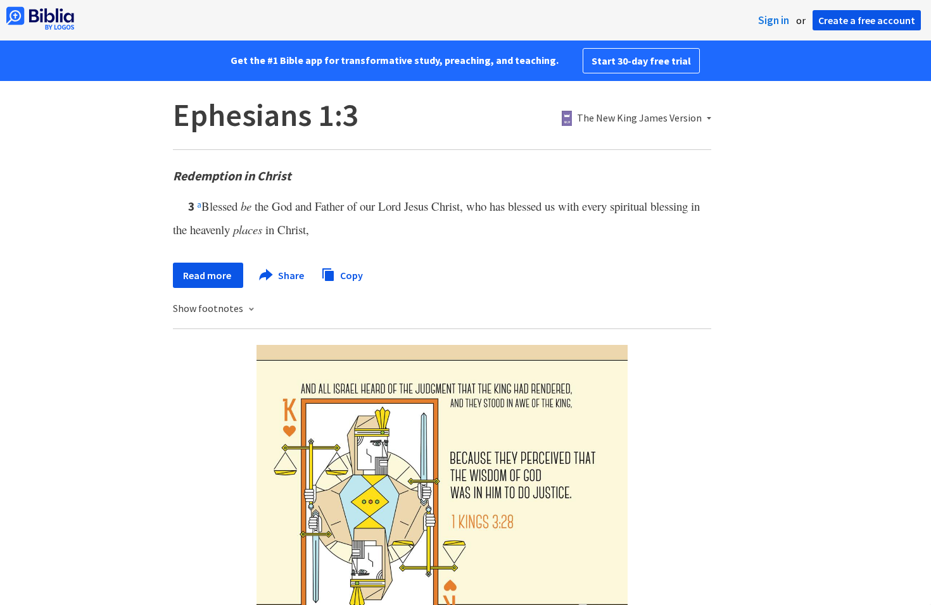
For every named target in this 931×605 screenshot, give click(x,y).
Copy (350, 274)
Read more (208, 275)
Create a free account (866, 20)
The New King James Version (639, 118)
